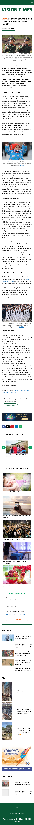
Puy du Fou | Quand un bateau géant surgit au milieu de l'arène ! (24, 711)
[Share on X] (8, 426)
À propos (17, 807)
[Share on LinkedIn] (16, 426)
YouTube (19, 60)
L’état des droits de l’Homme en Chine (14, 539)
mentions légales (23, 614)
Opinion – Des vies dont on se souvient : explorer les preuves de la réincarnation (23, 638)
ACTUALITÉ (5, 28)
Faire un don (10, 405)
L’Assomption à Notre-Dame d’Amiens (24, 692)
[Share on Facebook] (4, 426)
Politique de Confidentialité (17, 813)
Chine (12, 28)
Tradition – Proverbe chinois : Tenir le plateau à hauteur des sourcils (23, 662)
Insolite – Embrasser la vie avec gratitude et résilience (23, 669)
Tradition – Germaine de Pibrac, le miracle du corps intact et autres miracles (22, 653)
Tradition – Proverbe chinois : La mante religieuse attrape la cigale (23, 646)
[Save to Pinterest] (12, 426)
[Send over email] (20, 426)
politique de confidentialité (12, 614)
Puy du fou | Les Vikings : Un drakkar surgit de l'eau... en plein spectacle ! (24, 731)
